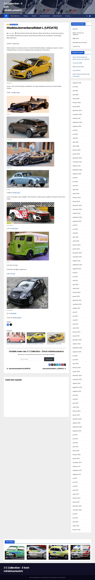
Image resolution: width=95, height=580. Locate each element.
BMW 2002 (76, 38)
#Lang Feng (54, 33)
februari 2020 (77, 367)
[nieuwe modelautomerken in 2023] (16, 337)
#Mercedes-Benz (11, 38)
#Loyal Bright (57, 35)
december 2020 (77, 340)
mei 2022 (75, 280)
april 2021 (75, 324)
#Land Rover (46, 33)
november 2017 (77, 462)
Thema (25, 16)
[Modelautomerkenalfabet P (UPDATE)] (36, 337)
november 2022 (77, 257)
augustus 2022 (77, 268)
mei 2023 (75, 233)
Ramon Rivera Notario (79, 57)
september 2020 (77, 348)
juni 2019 (75, 395)
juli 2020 (75, 355)
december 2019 (77, 375)
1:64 (8, 24)
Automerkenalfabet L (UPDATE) (53, 368)
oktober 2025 (76, 118)
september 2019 (77, 387)
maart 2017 (76, 494)
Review (34, 16)
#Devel (40, 33)
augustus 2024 (77, 173)
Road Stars (15, 228)
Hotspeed (13, 313)
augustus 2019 (77, 391)
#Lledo (39, 35)
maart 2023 (76, 241)
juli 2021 (75, 312)
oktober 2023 (76, 213)
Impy (16, 265)
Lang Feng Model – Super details (54, 343)
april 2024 (76, 189)
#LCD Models (10, 35)
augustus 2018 (77, 431)
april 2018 (75, 446)
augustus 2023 (77, 221)
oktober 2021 (76, 308)
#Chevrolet (29, 33)
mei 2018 (75, 442)
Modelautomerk (14, 24)
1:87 (10, 552)
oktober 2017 (76, 466)
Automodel (59, 552)
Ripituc (74, 66)
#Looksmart (49, 35)
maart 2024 (76, 193)
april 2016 (75, 522)
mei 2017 (75, 486)
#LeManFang (18, 35)
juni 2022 (75, 276)
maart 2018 (76, 450)
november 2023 (77, 209)
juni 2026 (75, 86)
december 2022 (77, 253)
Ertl (42, 197)
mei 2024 (75, 185)
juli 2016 (75, 514)
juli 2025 (75, 130)
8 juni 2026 (55, 557)
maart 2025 (76, 146)
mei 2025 (75, 138)
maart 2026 (76, 98)
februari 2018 (76, 454)
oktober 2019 (76, 383)
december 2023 (77, 205)
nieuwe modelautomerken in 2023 (14, 343)
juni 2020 (75, 359)
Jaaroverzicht (45, 16)
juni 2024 (75, 181)
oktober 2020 (76, 344)
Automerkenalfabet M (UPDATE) (19, 368)
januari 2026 (76, 106)
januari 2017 (76, 502)
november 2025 (77, 114)
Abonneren (49, 359)
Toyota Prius (76, 46)
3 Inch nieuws (15, 16)
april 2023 (75, 237)
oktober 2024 (77, 166)
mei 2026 (75, 90)
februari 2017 (76, 498)
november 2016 (77, 510)
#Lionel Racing (33, 35)
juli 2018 (75, 435)
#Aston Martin (21, 33)
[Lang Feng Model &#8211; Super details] (56, 337)
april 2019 (75, 403)
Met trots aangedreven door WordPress (39, 577)
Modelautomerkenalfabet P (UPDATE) (35, 343)
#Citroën (35, 33)
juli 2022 (75, 272)
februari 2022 (77, 292)
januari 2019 (76, 415)
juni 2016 (75, 518)
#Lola (43, 35)
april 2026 (75, 94)
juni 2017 (75, 482)
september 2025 (77, 122)
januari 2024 (76, 201)
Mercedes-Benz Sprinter (80, 42)
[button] (87, 16)
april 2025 (75, 142)
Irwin (13, 273)
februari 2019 (76, 411)
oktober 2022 (76, 260)
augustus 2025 (77, 126)
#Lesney (25, 35)
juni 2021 (75, 316)
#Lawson (61, 33)
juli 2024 (75, 177)
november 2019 (77, 379)
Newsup (55, 577)
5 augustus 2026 (12, 557)
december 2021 (77, 300)
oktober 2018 (76, 423)
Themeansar (62, 577)
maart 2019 (76, 407)
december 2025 (77, 110)
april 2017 (75, 490)
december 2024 (77, 158)
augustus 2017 (77, 474)
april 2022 (75, 284)
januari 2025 (76, 154)
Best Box (75, 29)
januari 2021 (76, 336)
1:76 (54, 552)
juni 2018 (75, 438)
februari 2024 (77, 197)
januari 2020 (76, 371)
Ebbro (79, 70)
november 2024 (77, 162)
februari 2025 (77, 150)
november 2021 (77, 304)
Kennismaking (57, 16)
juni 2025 (75, 134)
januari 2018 (76, 458)
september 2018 (77, 427)
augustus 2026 (77, 83)
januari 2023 (76, 249)
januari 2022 (76, 296)
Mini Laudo (17, 92)
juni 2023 (75, 229)
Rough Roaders (17, 317)
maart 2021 (76, 328)
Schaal (68, 16)
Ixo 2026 (79, 63)
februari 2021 (76, 332)
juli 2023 (75, 225)
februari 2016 (76, 529)
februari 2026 (77, 102)
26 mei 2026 (76, 557)
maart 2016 (76, 525)
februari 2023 (77, 245)
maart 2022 (76, 288)
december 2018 (77, 419)
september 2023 (77, 217)
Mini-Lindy (17, 192)
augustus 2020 (77, 351)
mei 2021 (75, 320)
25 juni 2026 (33, 557)
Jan (74, 63)
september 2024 (77, 170)
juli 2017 (75, 478)
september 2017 (77, 470)
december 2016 (77, 506)
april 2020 (75, 363)
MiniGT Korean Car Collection (81, 59)
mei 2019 (75, 399)
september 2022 (77, 264)
